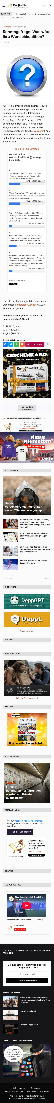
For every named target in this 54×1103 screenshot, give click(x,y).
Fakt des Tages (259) (29, 1025)
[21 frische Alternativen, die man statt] (10, 537)
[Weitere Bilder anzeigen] (27, 698)
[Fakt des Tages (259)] (10, 1029)
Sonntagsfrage (19, 27)
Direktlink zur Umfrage (27, 149)
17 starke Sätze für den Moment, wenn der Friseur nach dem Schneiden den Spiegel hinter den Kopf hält (35, 523)
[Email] (22, 344)
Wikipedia (39, 131)
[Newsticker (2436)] (10, 1015)
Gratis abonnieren (27, 980)
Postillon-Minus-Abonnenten (28, 820)
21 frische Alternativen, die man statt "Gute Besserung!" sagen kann (34, 535)
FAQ (14, 1088)
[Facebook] (5, 344)
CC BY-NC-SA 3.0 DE (18, 1098)
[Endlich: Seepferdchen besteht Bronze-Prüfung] (10, 564)
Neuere (9, 578)
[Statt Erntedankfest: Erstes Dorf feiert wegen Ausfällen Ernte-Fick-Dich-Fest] (10, 1001)
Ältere (46, 578)
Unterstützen (31, 1091)
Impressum (23, 1088)
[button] (3, 6)
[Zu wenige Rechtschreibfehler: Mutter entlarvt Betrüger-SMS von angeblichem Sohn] (10, 551)
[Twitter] (10, 344)
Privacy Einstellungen (14, 1091)
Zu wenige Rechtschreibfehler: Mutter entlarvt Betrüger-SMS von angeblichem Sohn (35, 549)
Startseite (7, 27)
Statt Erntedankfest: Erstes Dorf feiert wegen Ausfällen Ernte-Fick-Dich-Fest (35, 999)
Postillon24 (44, 1091)
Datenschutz (36, 1088)
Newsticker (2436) (28, 1011)
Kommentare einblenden (27, 408)
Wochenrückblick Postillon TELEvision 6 (25, 920)
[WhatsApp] (16, 344)
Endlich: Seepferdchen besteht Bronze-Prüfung (34, 561)
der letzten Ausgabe (26, 304)
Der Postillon (27, 1096)
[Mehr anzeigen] (47, 344)
